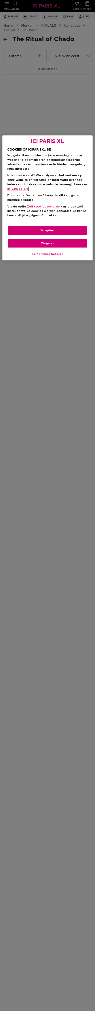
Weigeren (47, 243)
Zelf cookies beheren (47, 254)
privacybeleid (17, 188)
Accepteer (47, 230)
